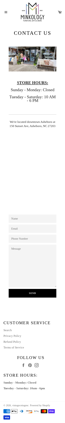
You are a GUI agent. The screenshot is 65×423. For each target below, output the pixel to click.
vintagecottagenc (20, 405)
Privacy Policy (12, 336)
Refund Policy (12, 341)
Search (7, 330)
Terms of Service (13, 347)
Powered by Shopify (40, 405)
